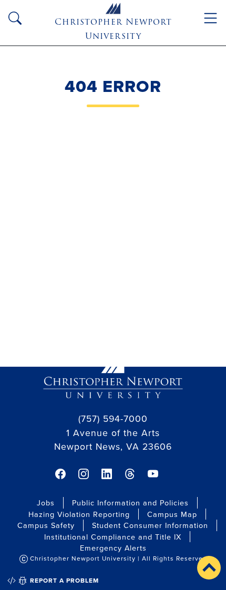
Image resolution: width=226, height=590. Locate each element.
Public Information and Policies (130, 502)
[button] (209, 567)
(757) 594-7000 (113, 418)
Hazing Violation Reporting (79, 514)
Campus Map (172, 514)
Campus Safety (46, 525)
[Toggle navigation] (210, 18)
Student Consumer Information (150, 525)
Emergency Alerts (113, 547)
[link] (60, 474)
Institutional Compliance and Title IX (112, 536)
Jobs (46, 502)
